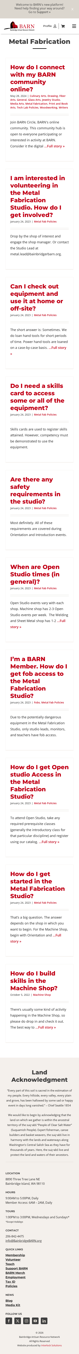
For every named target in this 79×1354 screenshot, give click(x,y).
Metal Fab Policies (45, 221)
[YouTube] (35, 1321)
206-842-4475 (15, 1236)
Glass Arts (34, 99)
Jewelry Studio (51, 99)
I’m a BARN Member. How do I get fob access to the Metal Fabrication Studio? (38, 677)
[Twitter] (17, 1321)
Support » (44, 12)
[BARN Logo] (19, 22)
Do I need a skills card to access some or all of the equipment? (37, 396)
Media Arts (17, 103)
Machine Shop (42, 994)
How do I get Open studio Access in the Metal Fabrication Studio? (39, 781)
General (22, 99)
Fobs (37, 702)
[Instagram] (26, 1321)
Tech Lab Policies (27, 107)
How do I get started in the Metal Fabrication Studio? (37, 885)
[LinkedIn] (44, 1321)
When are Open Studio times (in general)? (35, 574)
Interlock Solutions (51, 1345)
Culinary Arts (38, 96)
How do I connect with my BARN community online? (37, 78)
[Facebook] (9, 1321)
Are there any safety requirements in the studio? (35, 490)
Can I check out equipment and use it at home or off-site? (36, 297)
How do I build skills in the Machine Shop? (34, 981)
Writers (63, 107)
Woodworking (48, 107)
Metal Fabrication (36, 103)
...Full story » (54, 146)
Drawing (53, 96)
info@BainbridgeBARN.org (24, 1241)
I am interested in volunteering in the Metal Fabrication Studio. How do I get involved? (37, 196)
